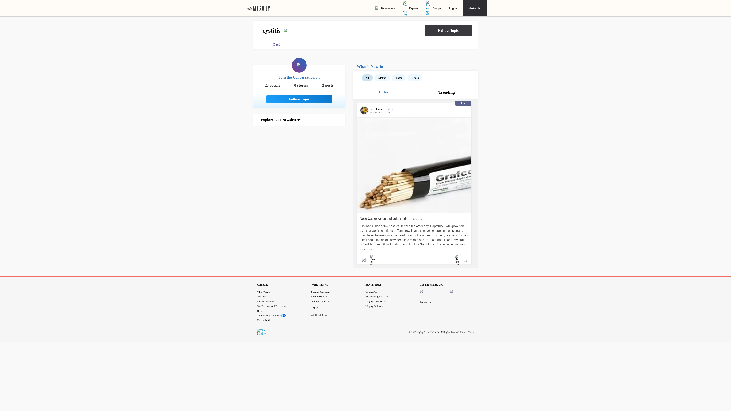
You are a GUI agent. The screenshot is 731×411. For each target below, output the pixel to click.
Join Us (474, 8)
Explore (413, 8)
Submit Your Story (320, 291)
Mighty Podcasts (374, 306)
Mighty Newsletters (376, 301)
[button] (448, 30)
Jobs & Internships (266, 301)
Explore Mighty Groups (378, 296)
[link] (258, 8)
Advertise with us (320, 301)
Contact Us (371, 291)
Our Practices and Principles (271, 306)
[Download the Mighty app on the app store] (434, 293)
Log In (453, 8)
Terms (471, 332)
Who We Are (263, 291)
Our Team (262, 296)
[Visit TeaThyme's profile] (364, 110)
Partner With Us (319, 296)
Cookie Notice (264, 320)
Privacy (463, 332)
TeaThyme (377, 109)
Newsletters (388, 8)
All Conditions (319, 315)
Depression (376, 112)
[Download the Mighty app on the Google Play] (464, 293)
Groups (437, 8)
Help (259, 311)
